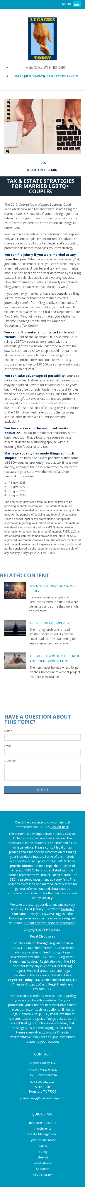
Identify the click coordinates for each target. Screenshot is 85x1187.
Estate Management (42, 1134)
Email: (18, 76)
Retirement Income (42, 1122)
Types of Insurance (42, 1140)
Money (43, 1151)
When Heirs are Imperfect (50, 623)
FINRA (45, 948)
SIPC (54, 948)
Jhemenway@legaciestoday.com (51, 76)
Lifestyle (42, 1157)
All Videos (42, 1169)
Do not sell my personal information (49, 923)
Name (8, 731)
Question (10, 761)
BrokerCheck (60, 827)
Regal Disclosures (42, 936)
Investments (42, 1128)
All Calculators (43, 1175)
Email (7, 746)
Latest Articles (42, 1163)
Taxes (42, 1146)
